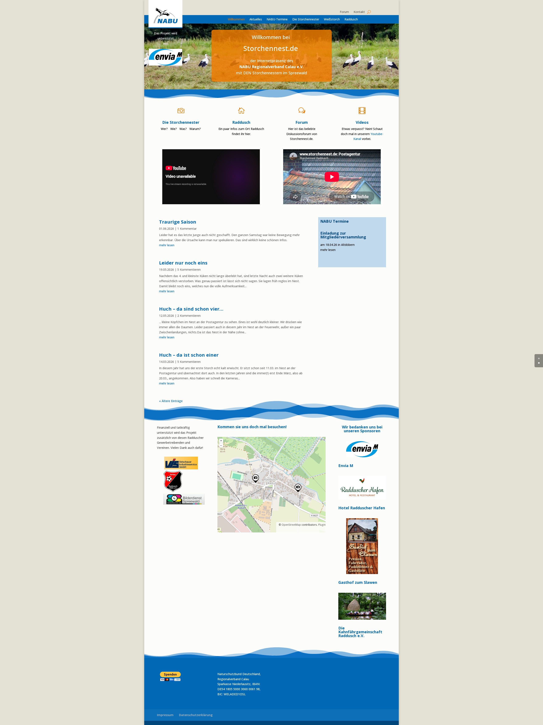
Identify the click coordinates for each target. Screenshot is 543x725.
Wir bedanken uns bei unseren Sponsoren (362, 429)
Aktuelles (255, 19)
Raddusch (351, 19)
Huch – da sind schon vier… (191, 308)
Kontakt (359, 12)
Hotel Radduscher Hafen (361, 507)
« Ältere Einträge (171, 401)
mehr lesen (166, 245)
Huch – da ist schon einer (188, 355)
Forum (344, 12)
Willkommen (236, 19)
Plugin (322, 525)
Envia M (345, 465)
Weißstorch (332, 19)
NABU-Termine (277, 19)
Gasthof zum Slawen (357, 582)
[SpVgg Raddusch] (163, 468)
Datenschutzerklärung (196, 715)
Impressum (165, 715)
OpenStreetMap (291, 525)
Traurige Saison (177, 221)
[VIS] (181, 468)
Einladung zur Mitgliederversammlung (343, 235)
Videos (362, 122)
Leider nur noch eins (183, 262)
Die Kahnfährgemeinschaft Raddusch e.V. (360, 631)
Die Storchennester (305, 19)
